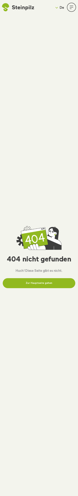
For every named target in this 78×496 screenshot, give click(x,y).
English (56, 22)
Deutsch (57, 16)
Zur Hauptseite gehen (39, 283)
